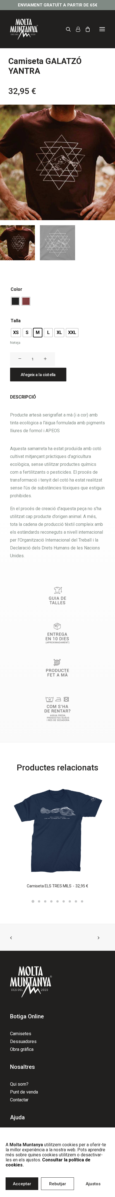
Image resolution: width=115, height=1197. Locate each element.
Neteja (15, 342)
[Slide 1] (33, 901)
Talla (16, 320)
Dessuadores (23, 1041)
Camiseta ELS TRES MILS (57, 886)
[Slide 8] (76, 901)
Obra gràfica (21, 1049)
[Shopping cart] (85, 29)
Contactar (19, 1099)
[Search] (66, 29)
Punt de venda (24, 1092)
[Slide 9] (82, 901)
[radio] (15, 301)
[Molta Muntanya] (24, 29)
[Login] (75, 29)
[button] (102, 29)
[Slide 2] (39, 901)
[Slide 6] (64, 901)
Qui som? (19, 1084)
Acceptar (22, 1183)
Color (16, 289)
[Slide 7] (70, 901)
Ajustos (93, 1183)
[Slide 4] (51, 901)
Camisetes (20, 1033)
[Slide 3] (45, 901)
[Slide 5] (57, 901)
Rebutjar (57, 1183)
